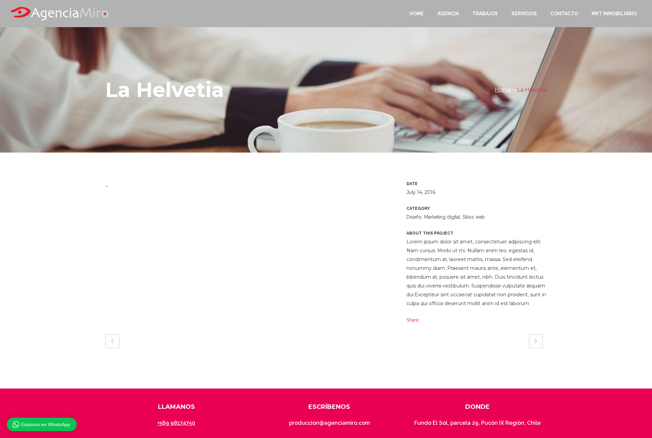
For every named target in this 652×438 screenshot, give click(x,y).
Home (503, 89)
